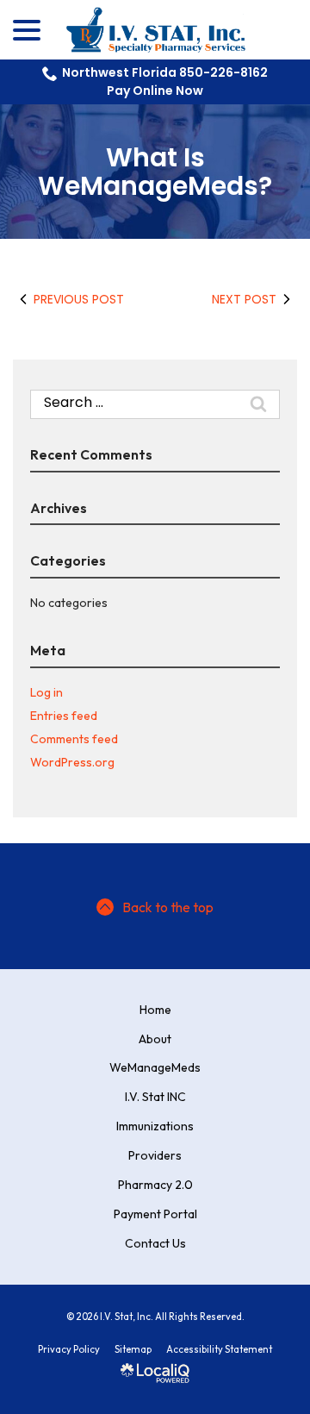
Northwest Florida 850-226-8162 (165, 72)
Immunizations (155, 1126)
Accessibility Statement (219, 1349)
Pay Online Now (155, 90)
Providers (155, 1155)
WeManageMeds (155, 1067)
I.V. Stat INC (155, 1096)
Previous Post (79, 299)
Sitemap (133, 1349)
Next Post (244, 299)
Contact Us (155, 1243)
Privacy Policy (69, 1349)
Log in (46, 692)
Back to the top (168, 907)
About (155, 1039)
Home (155, 1009)
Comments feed (74, 739)
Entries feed (63, 715)
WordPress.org (72, 762)
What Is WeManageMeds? (155, 171)
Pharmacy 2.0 (155, 1184)
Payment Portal (155, 1214)
